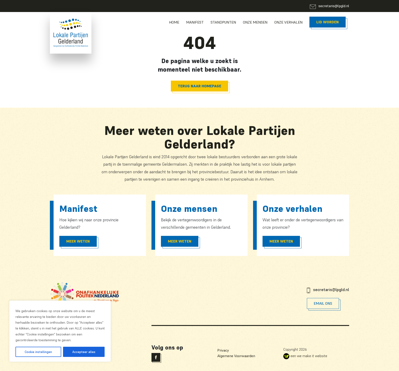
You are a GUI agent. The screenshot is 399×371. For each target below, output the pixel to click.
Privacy (223, 350)
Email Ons (323, 303)
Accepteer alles (83, 352)
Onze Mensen (255, 22)
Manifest (195, 22)
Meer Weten (78, 241)
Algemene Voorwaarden (236, 355)
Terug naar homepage (199, 86)
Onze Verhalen (288, 22)
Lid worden (327, 22)
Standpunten (223, 22)
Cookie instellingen (38, 352)
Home (174, 22)
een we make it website (308, 355)
